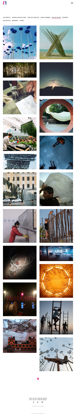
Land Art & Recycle (33, 17)
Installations (56, 17)
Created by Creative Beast (38, 406)
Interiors (65, 17)
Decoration (7, 20)
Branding (15, 20)
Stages (21, 20)
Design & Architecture (19, 17)
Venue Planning (45, 17)
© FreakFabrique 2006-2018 (38, 413)
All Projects (7, 17)
